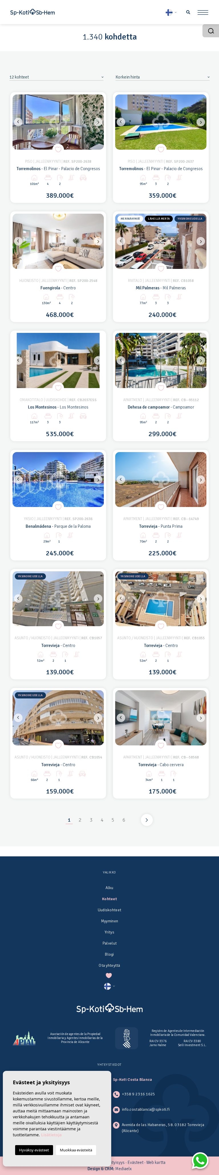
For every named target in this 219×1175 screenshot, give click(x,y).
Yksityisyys (115, 1162)
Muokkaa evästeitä (76, 1150)
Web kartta (155, 1162)
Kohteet (109, 898)
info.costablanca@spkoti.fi (146, 1109)
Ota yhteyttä (109, 965)
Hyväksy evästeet (34, 1150)
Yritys (109, 932)
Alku (109, 887)
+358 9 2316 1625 (138, 1094)
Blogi (109, 954)
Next (98, 122)
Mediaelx (123, 1168)
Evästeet (135, 1162)
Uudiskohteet (109, 910)
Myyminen (109, 921)
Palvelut (109, 943)
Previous (18, 122)
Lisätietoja (51, 1134)
